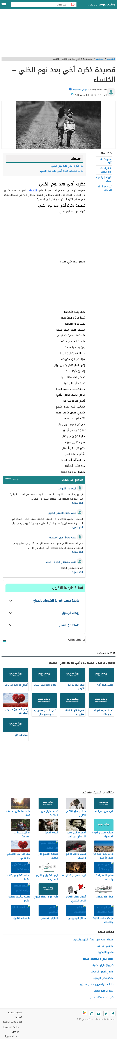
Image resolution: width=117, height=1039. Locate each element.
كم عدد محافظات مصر (102, 997)
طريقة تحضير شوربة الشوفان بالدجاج (56, 600)
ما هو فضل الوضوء (103, 978)
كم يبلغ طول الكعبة (102, 965)
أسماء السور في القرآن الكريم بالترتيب (93, 939)
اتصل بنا (18, 1017)
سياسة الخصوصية (11, 1027)
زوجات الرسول (71, 613)
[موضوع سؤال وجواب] (8, 479)
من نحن (15, 1032)
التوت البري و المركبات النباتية (97, 958)
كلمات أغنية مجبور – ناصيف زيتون (96, 984)
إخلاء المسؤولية (12, 1036)
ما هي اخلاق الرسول (102, 971)
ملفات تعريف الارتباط (12, 1022)
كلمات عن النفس (69, 625)
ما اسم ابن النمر (105, 946)
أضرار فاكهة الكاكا (103, 990)
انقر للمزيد (77, 503)
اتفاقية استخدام (14, 1013)
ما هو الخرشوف (105, 952)
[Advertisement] (58, 34)
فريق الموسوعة (80, 90)
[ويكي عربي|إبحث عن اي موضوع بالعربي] (106, 5)
